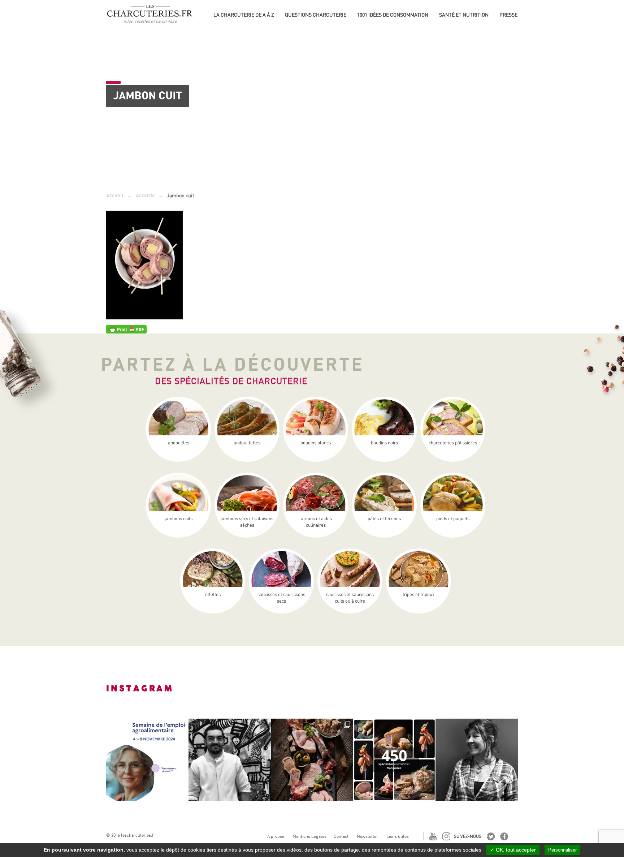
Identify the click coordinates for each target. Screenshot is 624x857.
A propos (275, 836)
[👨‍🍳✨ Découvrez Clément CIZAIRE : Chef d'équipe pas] (229, 760)
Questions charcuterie (315, 15)
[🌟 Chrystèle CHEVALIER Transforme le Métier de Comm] (477, 760)
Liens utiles (397, 836)
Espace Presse (518, 14)
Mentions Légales (309, 836)
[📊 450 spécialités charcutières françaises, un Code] (394, 760)
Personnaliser (562, 850)
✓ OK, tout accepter (513, 850)
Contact (341, 836)
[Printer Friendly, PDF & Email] (126, 329)
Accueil (115, 195)
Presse (508, 15)
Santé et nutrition (464, 15)
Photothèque (517, 25)
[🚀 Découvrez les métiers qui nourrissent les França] (147, 760)
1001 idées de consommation (392, 15)
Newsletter (367, 836)
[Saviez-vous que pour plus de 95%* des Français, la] (312, 760)
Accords (145, 195)
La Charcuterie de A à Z (243, 15)
